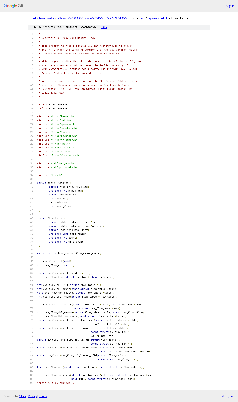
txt (222, 396)
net (142, 18)
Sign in (230, 6)
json (231, 396)
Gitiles (22, 396)
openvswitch (158, 18)
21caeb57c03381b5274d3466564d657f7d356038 (94, 18)
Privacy (32, 396)
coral (32, 18)
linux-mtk (46, 18)
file (104, 27)
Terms (43, 396)
